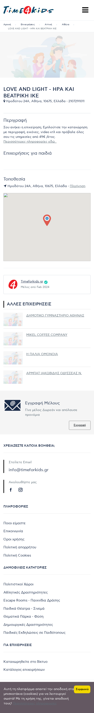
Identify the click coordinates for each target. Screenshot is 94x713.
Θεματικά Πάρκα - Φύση (23, 616)
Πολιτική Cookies (17, 555)
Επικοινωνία (13, 531)
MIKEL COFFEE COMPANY (46, 335)
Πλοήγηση (77, 186)
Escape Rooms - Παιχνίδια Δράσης (31, 600)
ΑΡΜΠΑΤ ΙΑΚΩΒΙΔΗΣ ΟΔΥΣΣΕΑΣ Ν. (54, 373)
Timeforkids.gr (32, 281)
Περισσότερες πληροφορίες (35, 703)
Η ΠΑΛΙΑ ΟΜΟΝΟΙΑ (42, 354)
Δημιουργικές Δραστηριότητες (28, 625)
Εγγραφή (80, 425)
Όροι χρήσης (13, 539)
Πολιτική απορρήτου (19, 547)
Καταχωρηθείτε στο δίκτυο (25, 662)
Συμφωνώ (82, 689)
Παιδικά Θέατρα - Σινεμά (23, 609)
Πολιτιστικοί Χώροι (18, 584)
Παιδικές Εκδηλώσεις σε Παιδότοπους (34, 633)
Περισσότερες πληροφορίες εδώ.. (30, 142)
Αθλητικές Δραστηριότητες (25, 592)
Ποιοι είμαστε (14, 523)
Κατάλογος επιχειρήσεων (24, 670)
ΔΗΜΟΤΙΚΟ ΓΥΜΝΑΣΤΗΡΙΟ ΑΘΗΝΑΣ (55, 315)
